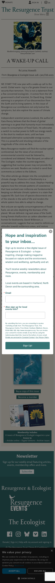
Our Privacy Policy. (42, 337)
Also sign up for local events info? (16, 308)
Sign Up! (27, 345)
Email (8, 293)
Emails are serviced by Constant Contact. (20, 337)
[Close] (50, 231)
